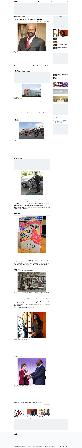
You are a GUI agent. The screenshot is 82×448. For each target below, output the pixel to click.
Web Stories (55, 80)
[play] (61, 84)
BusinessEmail (44, 1)
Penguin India (19, 120)
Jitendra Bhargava (32, 402)
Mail (31, 1)
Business (17, 17)
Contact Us (40, 446)
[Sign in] (67, 1)
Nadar (14, 158)
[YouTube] (66, 446)
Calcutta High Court (27, 402)
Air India (15, 270)
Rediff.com (47, 446)
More (54, 1)
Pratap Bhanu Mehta (20, 270)
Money (39, 1)
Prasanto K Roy (21, 402)
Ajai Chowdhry (24, 214)
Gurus (48, 1)
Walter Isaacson (17, 158)
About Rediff (15, 446)
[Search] (65, 1)
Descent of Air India (16, 402)
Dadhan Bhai (28, 214)
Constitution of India (23, 356)
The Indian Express (26, 270)
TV (51, 1)
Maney (16, 120)
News (34, 1)
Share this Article (47, 21)
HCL (14, 71)
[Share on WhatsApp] (60, 446)
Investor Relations (35, 446)
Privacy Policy (24, 446)
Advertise (19, 446)
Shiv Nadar (16, 71)
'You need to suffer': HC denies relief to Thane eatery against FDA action (61, 67)
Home (29, 1)
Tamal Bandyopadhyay (38, 402)
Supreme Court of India (17, 356)
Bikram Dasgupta (19, 214)
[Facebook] (63, 446)
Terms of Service (30, 446)
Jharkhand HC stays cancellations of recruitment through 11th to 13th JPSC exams (61, 70)
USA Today (28, 71)
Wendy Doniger (24, 71)
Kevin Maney (20, 71)
